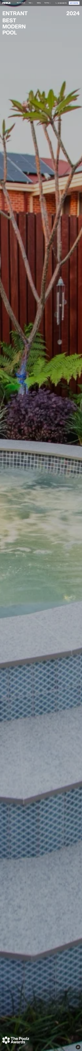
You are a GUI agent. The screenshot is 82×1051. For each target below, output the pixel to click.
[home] (6, 3)
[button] (31, 3)
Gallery (39, 3)
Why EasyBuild (21, 3)
